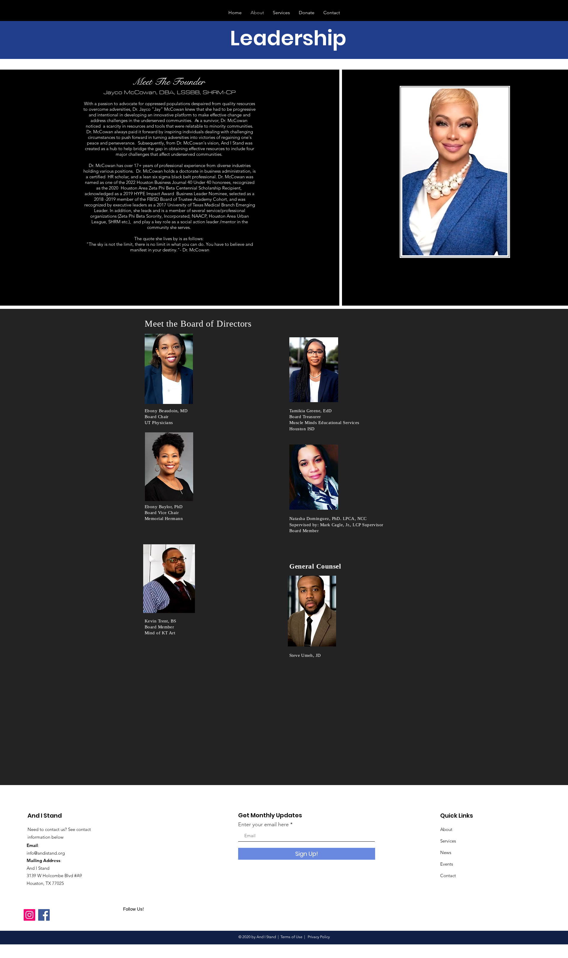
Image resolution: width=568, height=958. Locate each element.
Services (448, 841)
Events (446, 864)
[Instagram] (29, 915)
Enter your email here (263, 824)
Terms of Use (291, 937)
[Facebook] (44, 915)
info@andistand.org (46, 853)
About (446, 829)
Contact (448, 875)
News (445, 852)
